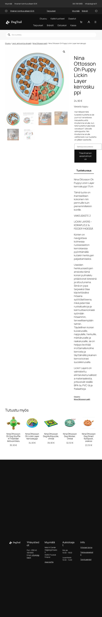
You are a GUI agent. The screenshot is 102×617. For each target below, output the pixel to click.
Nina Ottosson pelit (40, 43)
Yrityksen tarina (86, 547)
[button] (64, 52)
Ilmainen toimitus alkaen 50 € (22, 11)
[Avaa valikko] (95, 22)
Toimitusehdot (85, 559)
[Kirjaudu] (88, 22)
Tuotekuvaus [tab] (83, 170)
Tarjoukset (51, 11)
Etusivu (8, 43)
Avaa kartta (49, 562)
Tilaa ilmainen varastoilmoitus (85, 156)
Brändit (85, 11)
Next (96, 11)
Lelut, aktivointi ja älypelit (21, 43)
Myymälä (75, 11)
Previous (6, 11)
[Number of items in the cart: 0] (81, 22)
